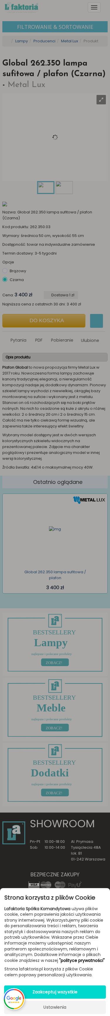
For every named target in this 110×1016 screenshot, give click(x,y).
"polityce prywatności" (82, 960)
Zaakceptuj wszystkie (55, 992)
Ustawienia (55, 1007)
